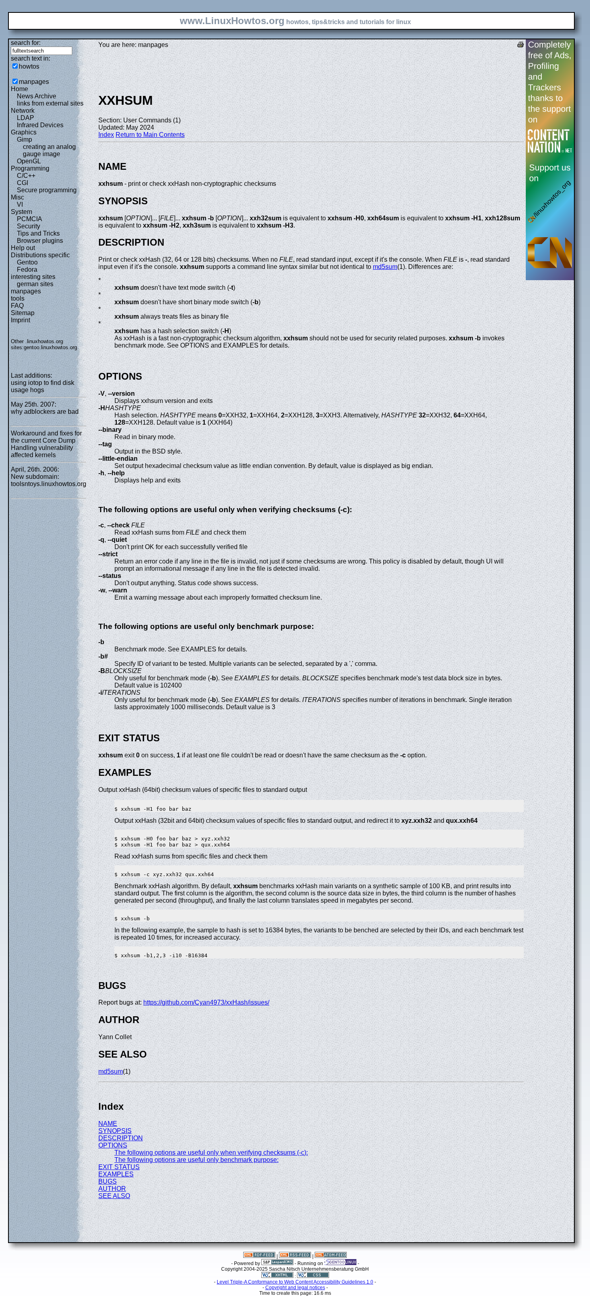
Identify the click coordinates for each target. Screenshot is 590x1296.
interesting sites (33, 276)
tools (17, 298)
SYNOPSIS (115, 1130)
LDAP (25, 117)
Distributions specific (40, 255)
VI (20, 204)
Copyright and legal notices (295, 1287)
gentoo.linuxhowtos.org (50, 347)
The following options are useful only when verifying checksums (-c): (211, 1152)
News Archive (36, 96)
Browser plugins (40, 240)
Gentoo (27, 262)
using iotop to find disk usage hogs (42, 386)
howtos (29, 66)
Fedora (27, 269)
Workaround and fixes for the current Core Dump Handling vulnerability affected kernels (46, 444)
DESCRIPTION (120, 1138)
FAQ (17, 305)
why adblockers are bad (45, 411)
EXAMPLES (116, 1174)
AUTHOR (112, 1188)
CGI (22, 182)
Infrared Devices (40, 125)
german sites (35, 284)
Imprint (20, 320)
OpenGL (29, 161)
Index (106, 134)
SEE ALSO (114, 1195)
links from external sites (50, 103)
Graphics (24, 132)
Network (23, 110)
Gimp (24, 139)
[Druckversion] (520, 45)
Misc (17, 197)
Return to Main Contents (150, 134)
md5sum (385, 266)
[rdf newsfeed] (259, 1256)
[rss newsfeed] (295, 1256)
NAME (107, 1123)
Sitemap (23, 312)
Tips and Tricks (38, 233)
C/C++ (26, 175)
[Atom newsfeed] (331, 1256)
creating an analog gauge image (49, 150)
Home (19, 88)
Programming (30, 168)
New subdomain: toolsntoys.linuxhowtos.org (48, 480)
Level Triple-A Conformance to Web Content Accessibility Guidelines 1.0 (295, 1282)
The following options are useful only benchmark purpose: (196, 1159)
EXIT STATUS (119, 1167)
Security (28, 226)
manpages (34, 81)
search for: (26, 42)
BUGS (107, 1181)
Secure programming (47, 190)
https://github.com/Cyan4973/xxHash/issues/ (206, 1002)
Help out (23, 247)
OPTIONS (112, 1145)
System (21, 211)
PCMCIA (29, 219)
